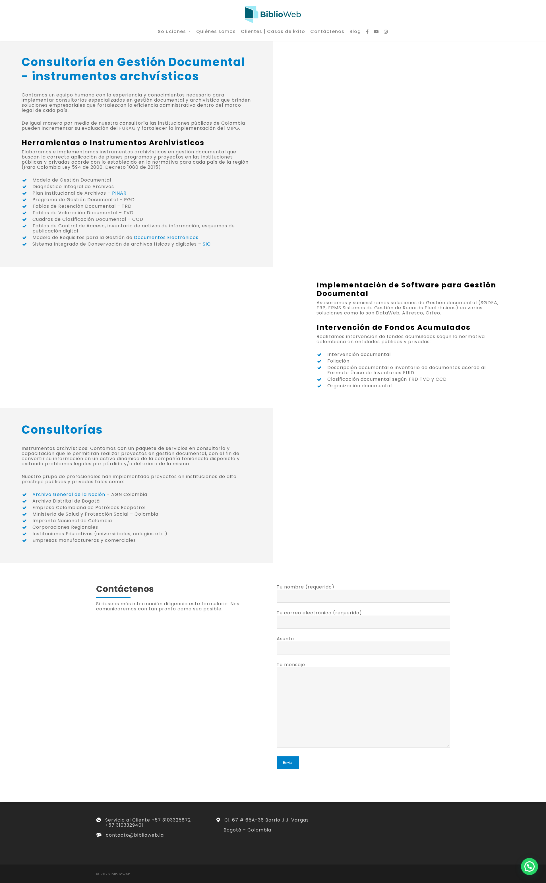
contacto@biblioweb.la (135, 835)
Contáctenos (327, 31)
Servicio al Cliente (128, 820)
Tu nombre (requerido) (305, 587)
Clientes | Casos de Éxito (273, 31)
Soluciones (172, 31)
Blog (355, 31)
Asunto (285, 638)
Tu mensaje (291, 664)
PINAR (119, 193)
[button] (529, 866)
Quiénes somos (216, 31)
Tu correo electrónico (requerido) (319, 613)
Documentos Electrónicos (166, 237)
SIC (207, 244)
